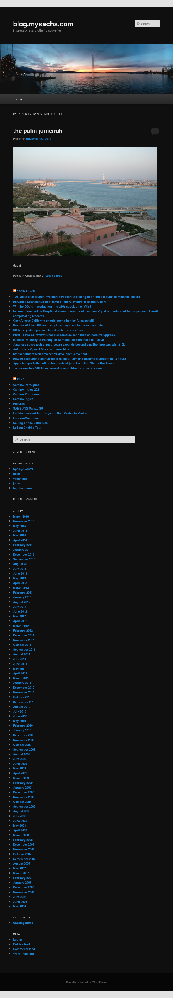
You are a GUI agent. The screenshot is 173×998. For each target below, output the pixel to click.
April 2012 (20, 621)
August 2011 (21, 654)
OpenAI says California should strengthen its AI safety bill (53, 320)
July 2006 (19, 897)
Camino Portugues (26, 384)
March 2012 (21, 626)
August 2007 (21, 863)
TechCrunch (26, 291)
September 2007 (24, 859)
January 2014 (22, 550)
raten (16, 473)
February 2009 (23, 783)
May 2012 (19, 616)
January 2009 (22, 787)
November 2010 (23, 692)
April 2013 (20, 583)
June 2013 (20, 573)
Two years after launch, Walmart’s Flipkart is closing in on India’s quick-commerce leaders (76, 296)
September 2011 (24, 649)
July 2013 (19, 568)
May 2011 (19, 668)
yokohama (20, 478)
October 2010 (22, 697)
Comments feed (24, 949)
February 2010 (23, 725)
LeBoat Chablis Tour (27, 427)
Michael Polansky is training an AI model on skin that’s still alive (58, 339)
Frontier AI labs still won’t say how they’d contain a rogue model (58, 325)
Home (18, 99)
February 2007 (23, 878)
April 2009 (20, 773)
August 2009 (21, 754)
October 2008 (22, 801)
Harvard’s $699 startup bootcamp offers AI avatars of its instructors (59, 301)
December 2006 (23, 887)
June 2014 (20, 530)
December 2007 (23, 844)
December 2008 (23, 792)
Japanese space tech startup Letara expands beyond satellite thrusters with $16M (69, 344)
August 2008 (21, 811)
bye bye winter (23, 469)
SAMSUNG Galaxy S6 (28, 408)
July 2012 (19, 606)
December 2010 (23, 687)
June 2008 (20, 821)
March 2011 (21, 678)
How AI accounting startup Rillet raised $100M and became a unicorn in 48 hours (69, 358)
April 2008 (20, 830)
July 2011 (19, 659)
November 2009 (23, 740)
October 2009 (22, 744)
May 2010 (19, 721)
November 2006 (23, 892)
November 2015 (23, 521)
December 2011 (23, 635)
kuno (21, 379)
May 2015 (19, 526)
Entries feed (21, 944)
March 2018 (21, 516)
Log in (17, 939)
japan (17, 483)
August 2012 (21, 602)
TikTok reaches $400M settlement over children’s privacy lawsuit (58, 368)
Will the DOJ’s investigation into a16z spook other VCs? (52, 306)
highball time (22, 488)
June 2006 (20, 901)
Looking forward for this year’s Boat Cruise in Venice (50, 413)
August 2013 (21, 564)
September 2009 (24, 749)
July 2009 (19, 759)
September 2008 (24, 806)
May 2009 (19, 768)
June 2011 (20, 664)
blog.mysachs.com (43, 23)
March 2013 (21, 588)
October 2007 (22, 854)
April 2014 (20, 540)
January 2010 (22, 730)
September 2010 (24, 702)
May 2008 (19, 825)
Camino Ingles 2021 (27, 389)
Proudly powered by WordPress (86, 982)
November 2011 (23, 640)
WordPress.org (23, 953)
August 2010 (21, 706)
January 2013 (22, 597)
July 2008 (19, 816)
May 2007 (19, 868)
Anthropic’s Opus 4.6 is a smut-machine (41, 349)
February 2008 (23, 839)
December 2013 (23, 554)
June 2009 (20, 763)
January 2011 (22, 683)
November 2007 (23, 849)
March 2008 (21, 835)
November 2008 (23, 797)
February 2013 (23, 592)
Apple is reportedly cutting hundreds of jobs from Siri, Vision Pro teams (63, 363)
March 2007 (21, 873)
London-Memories (26, 418)
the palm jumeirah (38, 130)
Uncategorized (23, 923)
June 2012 (20, 611)
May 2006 (19, 906)
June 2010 (20, 716)
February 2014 (23, 545)
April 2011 (20, 673)
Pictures (19, 403)
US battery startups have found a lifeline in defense (48, 330)
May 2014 (19, 535)
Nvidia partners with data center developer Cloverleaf (50, 354)
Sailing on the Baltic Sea (30, 423)
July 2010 (19, 711)
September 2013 (24, 559)
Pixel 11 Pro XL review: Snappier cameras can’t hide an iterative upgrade (64, 335)
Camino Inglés (23, 399)
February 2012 (23, 630)
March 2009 (21, 778)
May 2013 (19, 578)
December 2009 (23, 735)
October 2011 (22, 645)
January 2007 (22, 882)
